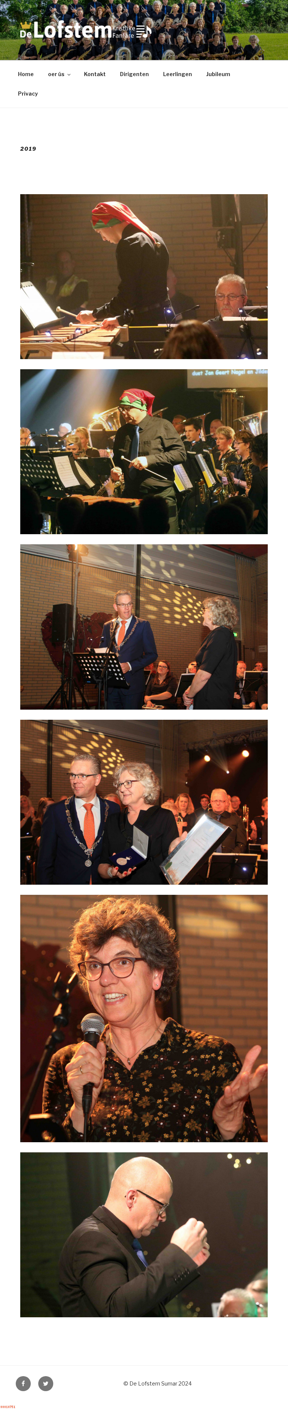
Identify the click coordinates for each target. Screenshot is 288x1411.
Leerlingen (177, 74)
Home (26, 74)
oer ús (56, 74)
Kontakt (95, 74)
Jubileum (218, 74)
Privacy (28, 93)
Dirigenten (134, 74)
